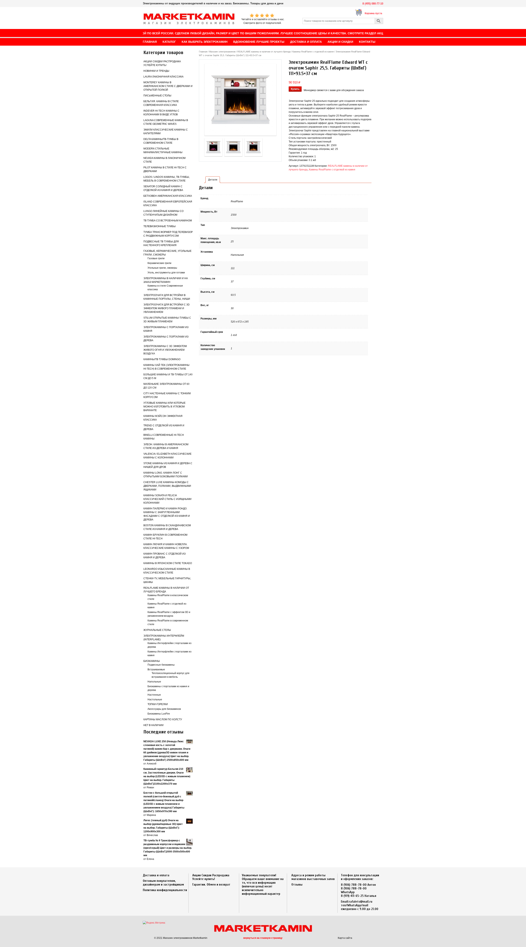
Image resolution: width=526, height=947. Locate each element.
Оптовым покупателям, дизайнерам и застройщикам (163, 882)
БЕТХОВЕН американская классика (167, 195)
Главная (203, 51)
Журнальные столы (157, 630)
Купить (295, 89)
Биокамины (151, 661)
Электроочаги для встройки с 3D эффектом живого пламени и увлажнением (166, 308)
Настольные (155, 699)
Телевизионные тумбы (159, 226)
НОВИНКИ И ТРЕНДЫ (156, 70)
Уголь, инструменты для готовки (166, 272)
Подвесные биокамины (161, 664)
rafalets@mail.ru (360, 901)
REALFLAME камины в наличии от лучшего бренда (264, 51)
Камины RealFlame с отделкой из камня (313, 51)
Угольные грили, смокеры (162, 267)
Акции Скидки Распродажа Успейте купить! (210, 877)
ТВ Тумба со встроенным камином (167, 220)
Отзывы (296, 884)
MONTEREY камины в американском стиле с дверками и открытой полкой (168, 86)
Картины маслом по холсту (162, 719)
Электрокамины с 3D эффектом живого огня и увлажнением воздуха (165, 350)
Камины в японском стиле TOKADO (167, 563)
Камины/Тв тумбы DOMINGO (161, 359)
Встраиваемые (156, 669)
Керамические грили (159, 263)
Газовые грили (156, 258)
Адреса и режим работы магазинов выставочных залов (313, 877)
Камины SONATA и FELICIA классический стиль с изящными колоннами (167, 499)
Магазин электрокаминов (222, 51)
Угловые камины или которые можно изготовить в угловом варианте (164, 406)
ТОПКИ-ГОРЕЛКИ (158, 704)
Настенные (154, 694)
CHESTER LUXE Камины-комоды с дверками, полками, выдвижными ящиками (167, 486)
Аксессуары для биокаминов (164, 709)
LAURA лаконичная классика (163, 76)
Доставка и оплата (156, 875)
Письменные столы (157, 95)
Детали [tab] (212, 179)
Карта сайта (345, 938)
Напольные (154, 681)
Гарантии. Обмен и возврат (211, 884)
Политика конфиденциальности (165, 890)
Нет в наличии (153, 725)
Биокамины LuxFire (159, 713)
